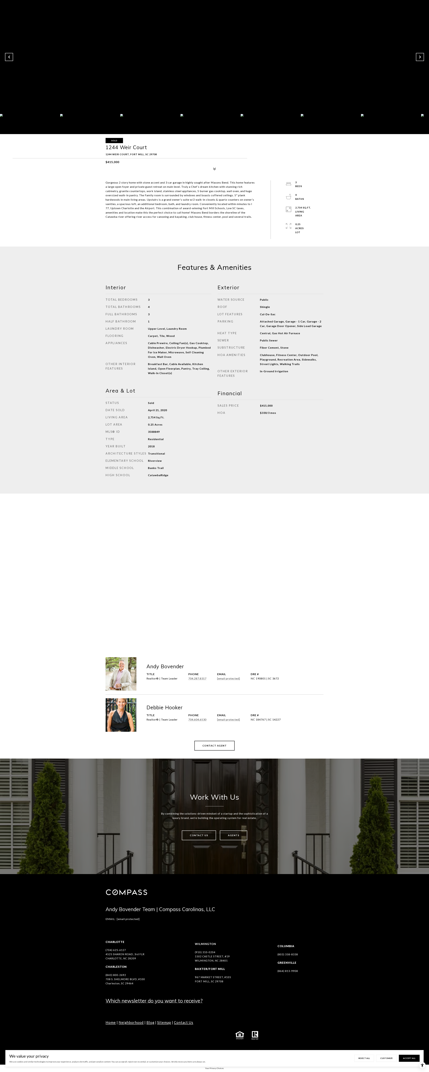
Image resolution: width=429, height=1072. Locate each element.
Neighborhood (131, 1022)
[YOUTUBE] (136, 1035)
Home (111, 1022)
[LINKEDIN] (127, 1035)
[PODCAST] (155, 1035)
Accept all (409, 1058)
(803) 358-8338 (288, 954)
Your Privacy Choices (214, 1068)
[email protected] (128, 918)
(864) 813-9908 (288, 970)
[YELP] (164, 1035)
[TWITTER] (145, 1035)
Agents (233, 835)
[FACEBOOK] (109, 1035)
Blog (150, 1022)
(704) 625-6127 (116, 949)
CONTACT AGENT (214, 745)
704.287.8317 (197, 678)
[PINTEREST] (173, 1035)
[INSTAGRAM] (118, 1035)
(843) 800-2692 (116, 974)
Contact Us (199, 835)
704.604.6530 (197, 719)
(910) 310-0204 (205, 952)
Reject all (364, 1058)
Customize (386, 1058)
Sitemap (164, 1022)
